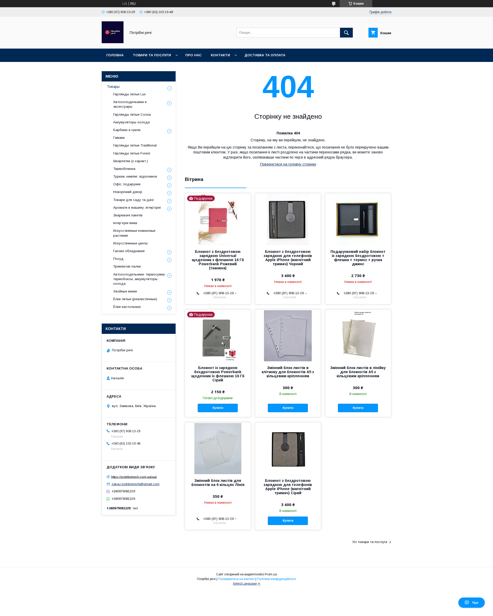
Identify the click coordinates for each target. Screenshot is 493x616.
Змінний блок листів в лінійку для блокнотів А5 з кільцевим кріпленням (358, 372)
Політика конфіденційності (276, 579)
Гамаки (119, 138)
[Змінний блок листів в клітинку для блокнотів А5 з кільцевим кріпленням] (288, 335)
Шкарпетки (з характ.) (130, 161)
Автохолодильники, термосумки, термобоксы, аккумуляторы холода (139, 279)
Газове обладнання (129, 251)
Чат (475, 603)
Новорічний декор (127, 192)
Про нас (193, 55)
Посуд (118, 259)
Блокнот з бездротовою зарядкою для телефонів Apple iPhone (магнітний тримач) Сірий (288, 487)
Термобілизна (124, 169)
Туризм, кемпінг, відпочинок (135, 176)
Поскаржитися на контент (236, 579)
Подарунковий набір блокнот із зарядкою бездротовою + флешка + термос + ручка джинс (357, 258)
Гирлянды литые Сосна (132, 114)
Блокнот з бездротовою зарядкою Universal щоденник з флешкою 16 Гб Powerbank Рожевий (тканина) (218, 260)
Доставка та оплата (264, 55)
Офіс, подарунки (126, 184)
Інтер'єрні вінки (125, 223)
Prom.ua (271, 574)
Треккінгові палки (127, 266)
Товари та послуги (152, 55)
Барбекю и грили (126, 130)
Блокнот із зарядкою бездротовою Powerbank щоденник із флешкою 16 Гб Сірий (217, 374)
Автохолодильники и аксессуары (130, 104)
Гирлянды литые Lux (129, 94)
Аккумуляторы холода (131, 122)
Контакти (220, 55)
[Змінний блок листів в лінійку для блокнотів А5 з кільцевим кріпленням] (358, 335)
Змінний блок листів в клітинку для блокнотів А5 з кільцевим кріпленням (288, 372)
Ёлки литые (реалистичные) (135, 299)
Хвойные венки (125, 291)
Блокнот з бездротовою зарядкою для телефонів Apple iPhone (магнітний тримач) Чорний (288, 258)
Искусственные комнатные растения (134, 233)
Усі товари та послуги (369, 542)
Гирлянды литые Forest (131, 153)
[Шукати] (346, 33)
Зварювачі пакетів (128, 215)
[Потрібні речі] (113, 42)
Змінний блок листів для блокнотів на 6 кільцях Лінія (217, 483)
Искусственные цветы (130, 243)
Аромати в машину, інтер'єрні (137, 207)
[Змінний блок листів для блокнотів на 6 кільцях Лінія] (218, 448)
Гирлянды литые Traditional (135, 145)
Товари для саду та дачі (133, 200)
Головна (115, 55)
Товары (113, 87)
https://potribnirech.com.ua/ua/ (134, 477)
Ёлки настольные (127, 307)
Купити (218, 408)
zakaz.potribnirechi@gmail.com (135, 484)
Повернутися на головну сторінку (288, 164)
